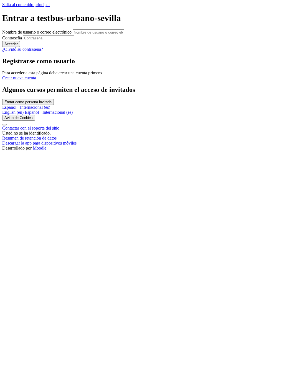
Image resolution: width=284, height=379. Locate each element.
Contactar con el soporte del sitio (30, 128)
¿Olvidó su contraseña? (22, 49)
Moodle (39, 148)
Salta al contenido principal (26, 4)
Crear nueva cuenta (19, 77)
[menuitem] (13, 112)
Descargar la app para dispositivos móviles (39, 143)
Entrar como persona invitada (28, 102)
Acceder (11, 44)
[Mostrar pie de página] (4, 124)
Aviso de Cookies (18, 118)
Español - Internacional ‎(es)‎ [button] (26, 107)
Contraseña (12, 38)
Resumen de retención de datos (29, 138)
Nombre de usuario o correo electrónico (37, 32)
